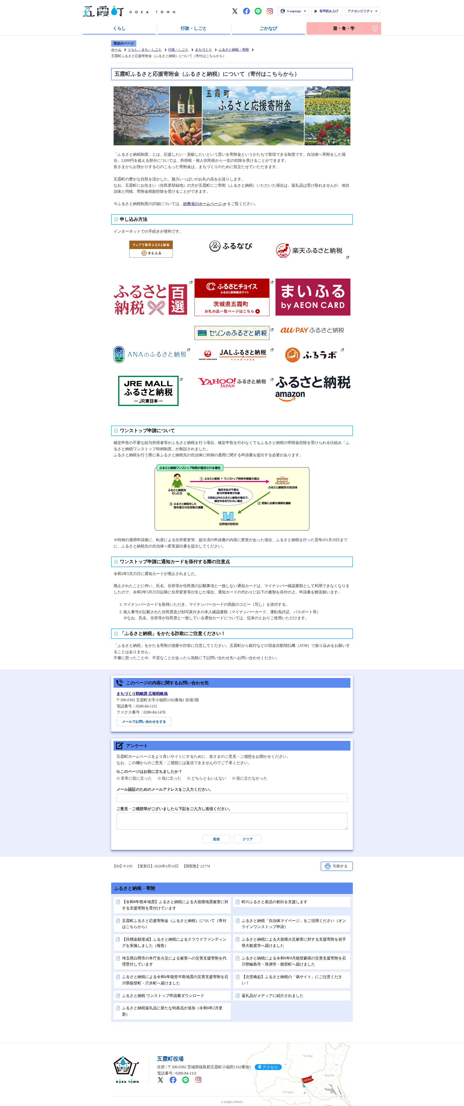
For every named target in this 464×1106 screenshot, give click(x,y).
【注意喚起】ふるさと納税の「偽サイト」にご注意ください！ (292, 980)
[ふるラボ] (312, 349)
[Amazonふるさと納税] (315, 379)
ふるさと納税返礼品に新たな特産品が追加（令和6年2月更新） (172, 1011)
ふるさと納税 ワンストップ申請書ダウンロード (163, 996)
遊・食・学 (344, 28)
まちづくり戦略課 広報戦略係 (142, 694)
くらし (119, 28)
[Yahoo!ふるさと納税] (234, 379)
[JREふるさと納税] (150, 379)
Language (294, 11)
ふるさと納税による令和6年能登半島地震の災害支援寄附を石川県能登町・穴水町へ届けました (175, 980)
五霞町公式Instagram (269, 11)
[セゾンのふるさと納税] (234, 329)
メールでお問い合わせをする (144, 721)
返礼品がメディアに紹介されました (273, 996)
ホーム (116, 50)
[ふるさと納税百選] (153, 282)
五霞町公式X (235, 11)
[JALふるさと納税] (234, 349)
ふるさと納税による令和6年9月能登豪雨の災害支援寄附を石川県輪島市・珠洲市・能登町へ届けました (294, 961)
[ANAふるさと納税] (152, 349)
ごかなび (268, 28)
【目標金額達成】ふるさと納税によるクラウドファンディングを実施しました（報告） (174, 942)
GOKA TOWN (126, 1069)
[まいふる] (315, 282)
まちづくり (203, 50)
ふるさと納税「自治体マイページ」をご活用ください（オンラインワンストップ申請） (294, 924)
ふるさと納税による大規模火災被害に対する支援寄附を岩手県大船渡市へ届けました (294, 942)
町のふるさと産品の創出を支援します (274, 902)
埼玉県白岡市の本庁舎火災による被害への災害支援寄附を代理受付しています (174, 961)
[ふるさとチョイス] (234, 282)
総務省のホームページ (202, 204)
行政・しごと (194, 28)
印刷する (340, 866)
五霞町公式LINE (258, 11)
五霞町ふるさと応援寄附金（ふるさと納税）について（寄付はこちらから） (174, 924)
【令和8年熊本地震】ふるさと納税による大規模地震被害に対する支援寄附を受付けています (175, 905)
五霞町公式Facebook (246, 11)
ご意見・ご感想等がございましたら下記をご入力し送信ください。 (174, 809)
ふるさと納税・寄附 (233, 50)
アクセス (270, 1067)
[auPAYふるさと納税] (315, 329)
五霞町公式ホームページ (129, 11)
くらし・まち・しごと (145, 50)
